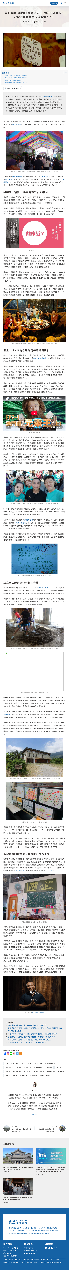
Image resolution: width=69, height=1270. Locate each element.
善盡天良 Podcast (30, 1250)
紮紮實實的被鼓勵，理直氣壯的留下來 (16, 82)
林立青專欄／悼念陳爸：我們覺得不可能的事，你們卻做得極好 (32, 1034)
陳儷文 (7, 1075)
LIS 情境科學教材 (40, 358)
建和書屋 (49, 1067)
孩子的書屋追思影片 (38, 1012)
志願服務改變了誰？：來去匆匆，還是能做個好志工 (28, 1042)
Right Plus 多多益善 (10, 1248)
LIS (6, 1063)
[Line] (11, 1053)
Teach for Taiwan (18, 1063)
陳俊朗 (61, 1071)
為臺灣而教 (16, 124)
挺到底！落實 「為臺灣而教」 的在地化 (16, 75)
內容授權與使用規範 (10, 1256)
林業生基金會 (17, 176)
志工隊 (58, 1067)
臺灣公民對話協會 (9, 1250)
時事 (45, 21)
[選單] (65, 3)
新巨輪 (7, 1071)
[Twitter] (17, 1053)
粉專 (39, 250)
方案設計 (27, 1071)
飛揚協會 (8, 179)
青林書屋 (6, 714)
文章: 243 (34, 1114)
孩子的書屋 (47, 96)
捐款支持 (54, 3)
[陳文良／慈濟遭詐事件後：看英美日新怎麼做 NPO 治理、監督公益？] (18, 1156)
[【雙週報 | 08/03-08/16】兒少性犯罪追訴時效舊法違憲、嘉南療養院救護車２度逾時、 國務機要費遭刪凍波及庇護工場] (51, 1156)
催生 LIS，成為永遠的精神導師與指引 (16, 78)
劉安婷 (18, 1067)
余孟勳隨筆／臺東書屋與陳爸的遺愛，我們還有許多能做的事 (31, 1037)
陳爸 (15, 1075)
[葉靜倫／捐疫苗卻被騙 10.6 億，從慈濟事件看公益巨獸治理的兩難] (18, 1186)
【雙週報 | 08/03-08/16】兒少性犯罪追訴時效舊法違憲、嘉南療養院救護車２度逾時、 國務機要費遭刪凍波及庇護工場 (50, 1169)
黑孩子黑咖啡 (21, 523)
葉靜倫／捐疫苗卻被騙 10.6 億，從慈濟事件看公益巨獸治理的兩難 (18, 1198)
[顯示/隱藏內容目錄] (64, 72)
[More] (20, 1053)
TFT (36, 250)
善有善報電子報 (29, 1253)
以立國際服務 (43, 587)
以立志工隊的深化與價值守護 (13, 80)
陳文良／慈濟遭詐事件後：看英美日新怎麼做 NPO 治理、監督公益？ (18, 1168)
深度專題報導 (29, 1248)
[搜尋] (61, 3)
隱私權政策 (7, 1253)
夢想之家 (45, 176)
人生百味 (48, 870)
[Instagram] (8, 1053)
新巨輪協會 (20, 870)
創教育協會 (28, 520)
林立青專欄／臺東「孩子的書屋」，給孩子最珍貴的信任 (29, 1040)
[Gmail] (14, 1053)
